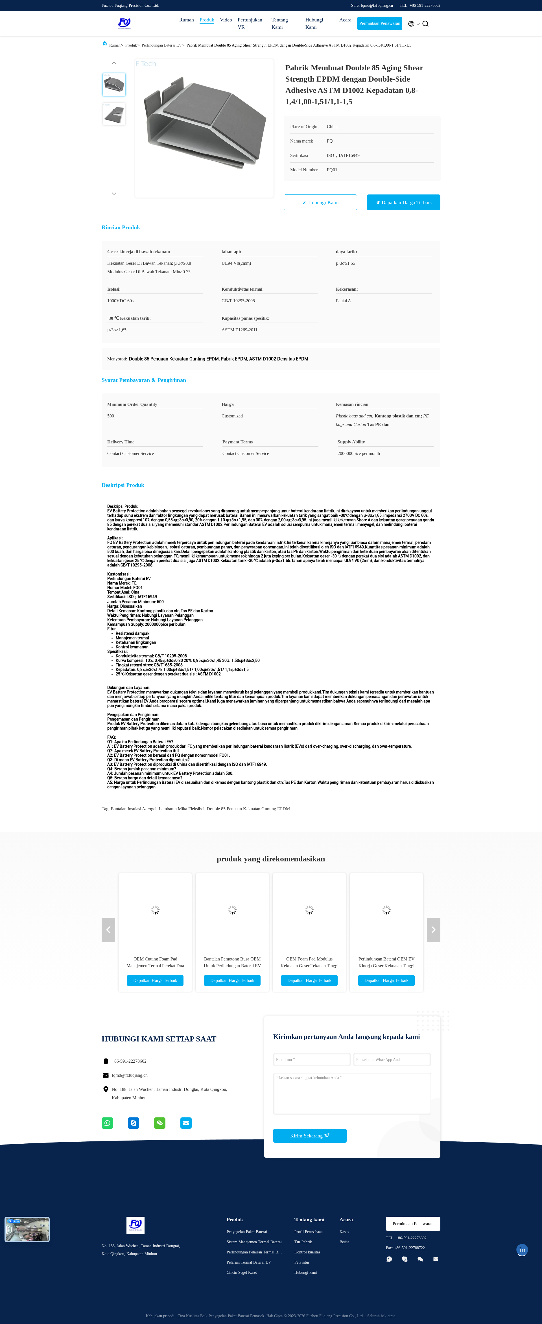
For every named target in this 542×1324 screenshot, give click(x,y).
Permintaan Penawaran (379, 23)
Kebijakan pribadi (160, 1316)
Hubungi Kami (314, 23)
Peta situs (301, 1262)
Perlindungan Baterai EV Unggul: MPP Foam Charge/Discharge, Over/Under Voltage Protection (386, 966)
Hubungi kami (323, 202)
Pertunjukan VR (250, 23)
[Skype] (141, 1127)
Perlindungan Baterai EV (162, 45)
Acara (345, 20)
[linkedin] (522, 1249)
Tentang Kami (280, 23)
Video (226, 20)
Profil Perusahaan (308, 1232)
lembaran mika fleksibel (181, 808)
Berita (344, 1242)
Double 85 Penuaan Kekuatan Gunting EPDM (248, 808)
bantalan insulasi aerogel (133, 808)
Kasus (344, 1232)
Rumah (186, 20)
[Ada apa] (115, 1127)
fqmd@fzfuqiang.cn (130, 1075)
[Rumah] (124, 23)
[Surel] (193, 1127)
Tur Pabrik (303, 1242)
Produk (207, 20)
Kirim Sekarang (307, 1136)
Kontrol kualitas (307, 1252)
